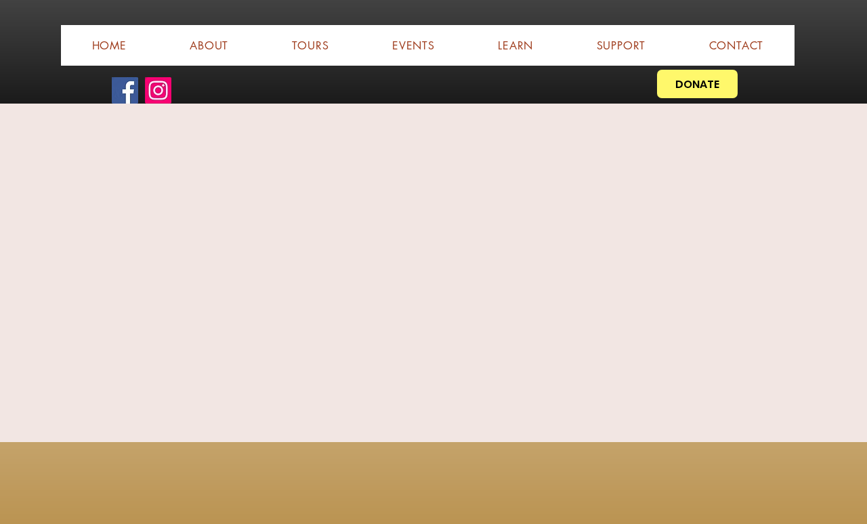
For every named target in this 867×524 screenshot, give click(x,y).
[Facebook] (125, 90)
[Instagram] (158, 90)
